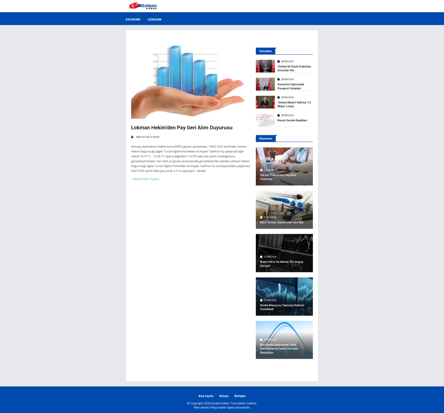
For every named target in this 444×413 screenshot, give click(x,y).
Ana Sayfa (205, 396)
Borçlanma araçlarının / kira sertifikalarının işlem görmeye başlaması (279, 348)
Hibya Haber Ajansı (222, 407)
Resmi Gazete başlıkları (292, 120)
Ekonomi (133, 19)
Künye (224, 396)
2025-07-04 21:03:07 (147, 137)
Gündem (154, 19)
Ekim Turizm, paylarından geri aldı (281, 222)
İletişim (240, 396)
